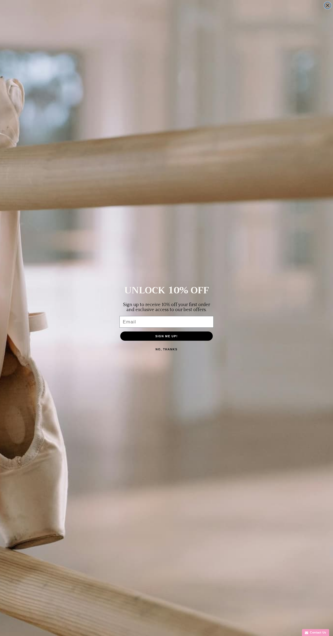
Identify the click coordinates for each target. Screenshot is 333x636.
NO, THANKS (166, 349)
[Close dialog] (327, 5)
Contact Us (317, 632)
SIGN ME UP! (166, 336)
